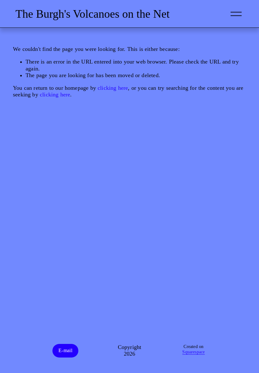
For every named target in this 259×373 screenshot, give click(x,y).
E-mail (65, 350)
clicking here (113, 88)
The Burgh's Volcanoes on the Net (92, 14)
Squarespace (193, 351)
